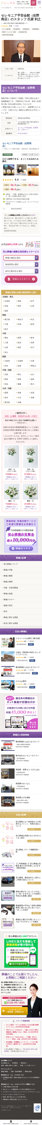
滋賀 (19, 366)
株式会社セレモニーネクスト (27, 756)
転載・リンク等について (27, 1065)
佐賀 (32, 393)
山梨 (6, 347)
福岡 (6, 393)
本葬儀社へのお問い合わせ (30, 154)
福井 (19, 347)
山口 (32, 374)
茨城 (19, 324)
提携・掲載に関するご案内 (9, 1065)
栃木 (6, 329)
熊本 (6, 398)
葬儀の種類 (8, 576)
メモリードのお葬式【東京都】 (28, 638)
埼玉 (32, 319)
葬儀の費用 (8, 582)
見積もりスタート (21, 279)
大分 (19, 398)
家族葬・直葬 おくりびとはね (27, 769)
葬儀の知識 (8, 594)
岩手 (32, 301)
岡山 (19, 374)
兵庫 (32, 361)
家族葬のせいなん (23, 783)
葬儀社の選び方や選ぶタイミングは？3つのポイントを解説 (28, 920)
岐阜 (32, 338)
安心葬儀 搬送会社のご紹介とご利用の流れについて (28, 878)
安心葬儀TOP (7, 8)
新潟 (19, 343)
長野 (32, 343)
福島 (6, 311)
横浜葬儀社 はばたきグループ (27, 667)
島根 (19, 379)
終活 (5, 611)
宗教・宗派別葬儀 (11, 588)
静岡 (19, 338)
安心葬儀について (11, 564)
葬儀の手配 (8, 570)
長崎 (19, 393)
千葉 (6, 324)
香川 (32, 384)
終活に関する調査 (11, 623)
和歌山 (33, 366)
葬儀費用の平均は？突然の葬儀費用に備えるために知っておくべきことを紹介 (28, 907)
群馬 (32, 324)
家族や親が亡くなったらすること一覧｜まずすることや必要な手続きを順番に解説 (28, 893)
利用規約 (15, 1063)
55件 (17, 26)
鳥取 (6, 379)
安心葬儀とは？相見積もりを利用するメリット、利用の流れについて (28, 824)
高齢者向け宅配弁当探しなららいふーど (15, 1099)
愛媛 (19, 384)
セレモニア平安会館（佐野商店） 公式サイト (28, 129)
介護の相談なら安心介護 (10, 1087)
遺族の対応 (8, 605)
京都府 (20, 361)
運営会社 (23, 1063)
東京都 (7, 319)
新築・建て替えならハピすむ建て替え (14, 1097)
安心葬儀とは (5, 1063)
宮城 (6, 306)
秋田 (19, 306)
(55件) (33, 215)
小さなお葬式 (21, 681)
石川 (32, 347)
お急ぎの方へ (33, 2)
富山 (6, 352)
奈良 (6, 366)
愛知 (6, 338)
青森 (19, 301)
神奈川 (20, 319)
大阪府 (7, 361)
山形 (32, 306)
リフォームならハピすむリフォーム (14, 1094)
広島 (6, 374)
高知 (6, 384)
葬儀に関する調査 (11, 617)
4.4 (17, 179)
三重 (6, 343)
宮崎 (32, 398)
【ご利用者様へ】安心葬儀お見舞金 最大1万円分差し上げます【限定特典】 (28, 866)
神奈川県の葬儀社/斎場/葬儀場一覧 (25, 8)
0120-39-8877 (23, 133)
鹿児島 (7, 402)
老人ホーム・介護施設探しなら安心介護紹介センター (19, 1089)
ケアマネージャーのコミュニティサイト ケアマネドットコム (21, 1092)
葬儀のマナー (9, 599)
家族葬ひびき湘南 (23, 797)
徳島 (32, 379)
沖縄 (19, 402)
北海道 (7, 301)
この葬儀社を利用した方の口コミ (19, 215)
